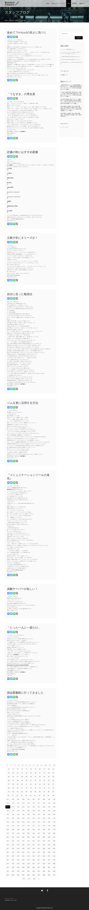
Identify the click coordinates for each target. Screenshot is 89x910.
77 (48, 788)
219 (49, 841)
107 (39, 799)
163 (18, 822)
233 (18, 848)
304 (23, 875)
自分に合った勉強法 (19, 294)
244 (23, 852)
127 (39, 807)
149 (49, 814)
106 (33, 799)
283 (18, 867)
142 (13, 814)
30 (35, 773)
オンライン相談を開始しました (68, 49)
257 (39, 856)
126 (33, 807)
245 (28, 852)
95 (30, 795)
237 (39, 848)
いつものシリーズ (15, 487)
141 (8, 814)
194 (23, 833)
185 (28, 829)
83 (26, 791)
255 (28, 856)
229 (49, 844)
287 (39, 867)
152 (13, 818)
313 (34, 878)
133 (18, 810)
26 (17, 773)
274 (23, 863)
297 (39, 871)
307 (39, 875)
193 (18, 833)
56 (53, 780)
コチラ (11, 670)
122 (13, 807)
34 (53, 773)
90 (8, 795)
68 (8, 788)
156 (33, 818)
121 (8, 807)
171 (8, 826)
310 (54, 875)
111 (8, 803)
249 (49, 852)
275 (28, 863)
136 (33, 810)
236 (33, 848)
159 (49, 818)
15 (17, 769)
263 (18, 860)
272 (13, 863)
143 (18, 814)
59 (17, 784)
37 (17, 776)
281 (8, 867)
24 (8, 773)
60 (22, 784)
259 (49, 856)
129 (49, 807)
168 (44, 822)
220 (54, 841)
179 (49, 826)
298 (44, 871)
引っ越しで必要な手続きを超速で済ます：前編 (71, 92)
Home (47, 3)
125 (28, 807)
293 (18, 871)
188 (44, 829)
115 (28, 803)
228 (44, 844)
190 (54, 829)
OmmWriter (15, 654)
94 (26, 795)
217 (39, 841)
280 (54, 863)
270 (54, 860)
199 (49, 833)
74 (35, 788)
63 (35, 784)
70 (17, 788)
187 (39, 829)
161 (8, 822)
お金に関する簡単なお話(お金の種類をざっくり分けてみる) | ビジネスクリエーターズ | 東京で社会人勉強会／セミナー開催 (71, 102)
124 (23, 807)
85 (35, 791)
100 (53, 795)
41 (35, 776)
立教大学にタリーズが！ (22, 237)
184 (23, 829)
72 (26, 788)
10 (45, 765)
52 (35, 780)
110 (54, 799)
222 (13, 844)
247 (39, 852)
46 (8, 780)
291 (8, 871)
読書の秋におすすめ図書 (22, 152)
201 (8, 837)
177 (39, 826)
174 (23, 826)
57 (8, 784)
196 (33, 833)
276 (33, 863)
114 (23, 803)
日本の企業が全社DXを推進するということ (71, 59)
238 (44, 848)
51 (31, 780)
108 (44, 799)
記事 (68, 3)
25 (13, 773)
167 (39, 822)
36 (13, 776)
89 (53, 791)
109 (49, 799)
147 (39, 814)
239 (49, 848)
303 (18, 875)
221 (8, 844)
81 (17, 791)
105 (28, 799)
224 (23, 844)
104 (23, 799)
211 (8, 841)
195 (28, 833)
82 (22, 791)
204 (23, 837)
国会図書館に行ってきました (25, 692)
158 (44, 818)
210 (54, 837)
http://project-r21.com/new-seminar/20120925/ (18, 665)
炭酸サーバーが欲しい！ (22, 589)
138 (44, 810)
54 (44, 780)
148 (44, 814)
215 (28, 841)
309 (49, 875)
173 (18, 826)
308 (44, 875)
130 (54, 807)
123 (18, 807)
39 (26, 776)
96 (35, 795)
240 (54, 848)
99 (48, 795)
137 (39, 810)
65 (44, 784)
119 (49, 803)
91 (12, 795)
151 (8, 818)
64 (40, 784)
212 (13, 841)
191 (8, 833)
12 (54, 765)
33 (48, 773)
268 (44, 860)
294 (23, 871)
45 (53, 776)
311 (24, 878)
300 (54, 871)
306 (33, 875)
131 (8, 810)
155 (28, 818)
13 (8, 769)
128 (44, 807)
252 (13, 856)
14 (13, 769)
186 (33, 829)
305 (28, 875)
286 (33, 867)
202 (13, 837)
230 (54, 844)
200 (54, 833)
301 (8, 875)
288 (44, 867)
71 (22, 788)
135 (28, 810)
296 (33, 871)
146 (33, 814)
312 (29, 878)
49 (22, 780)
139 (49, 810)
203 (18, 837)
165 (28, 822)
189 (49, 829)
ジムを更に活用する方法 (22, 403)
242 (13, 852)
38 (22, 776)
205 (28, 837)
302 (13, 875)
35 (8, 776)
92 (17, 795)
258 (44, 856)
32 (44, 773)
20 (40, 769)
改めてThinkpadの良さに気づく (27, 32)
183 (18, 829)
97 (39, 795)
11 (50, 765)
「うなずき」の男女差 (21, 94)
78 (53, 788)
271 (8, 863)
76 (44, 788)
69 (13, 788)
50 (26, 780)
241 (8, 852)
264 (23, 860)
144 (23, 814)
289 (49, 867)
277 (39, 863)
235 (28, 848)
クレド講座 (9, 165)
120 (54, 803)
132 (13, 810)
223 (18, 844)
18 (31, 769)
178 (44, 826)
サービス (62, 3)
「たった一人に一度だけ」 (24, 627)
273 (18, 863)
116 (33, 803)
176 (33, 826)
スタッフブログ (65, 127)
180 (54, 826)
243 (18, 852)
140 (54, 810)
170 (54, 822)
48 (17, 780)
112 (13, 803)
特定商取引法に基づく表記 (11, 900)
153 (18, 818)
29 (31, 773)
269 (49, 860)
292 (13, 871)
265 (28, 860)
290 (54, 867)
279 (49, 863)
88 (48, 791)
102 (13, 799)
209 (49, 837)
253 (18, 856)
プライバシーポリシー (10, 898)
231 (8, 848)
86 (40, 791)
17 (26, 769)
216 (33, 841)
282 (13, 867)
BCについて (55, 3)
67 (53, 784)
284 (23, 867)
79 (8, 791)
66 (48, 784)
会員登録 (74, 3)
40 (31, 776)
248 (44, 852)
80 (13, 791)
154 (23, 818)
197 (39, 833)
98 (44, 795)
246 (33, 852)
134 (23, 810)
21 (44, 769)
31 (40, 773)
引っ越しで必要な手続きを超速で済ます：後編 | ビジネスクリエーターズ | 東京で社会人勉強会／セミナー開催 (71, 95)
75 (40, 788)
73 (31, 788)
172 (13, 826)
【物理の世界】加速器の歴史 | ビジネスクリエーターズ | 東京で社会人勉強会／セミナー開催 (71, 88)
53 (40, 780)
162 (13, 822)
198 (44, 833)
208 (44, 837)
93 (21, 795)
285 (28, 867)
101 (8, 799)
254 (23, 856)
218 (44, 841)
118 (44, 803)
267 (39, 860)
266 (33, 860)
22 (48, 769)
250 (54, 852)
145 (28, 814)
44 (48, 776)
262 (13, 860)
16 (22, 769)
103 (18, 799)
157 (39, 818)
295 (28, 871)
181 (8, 829)
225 (28, 844)
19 (35, 769)
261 (8, 860)
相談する (81, 3)
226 (33, 844)
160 (54, 818)
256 (33, 856)
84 (31, 791)
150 (54, 814)
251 (8, 856)
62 (31, 784)
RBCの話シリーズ (11, 489)
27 (22, 773)
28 (26, 773)
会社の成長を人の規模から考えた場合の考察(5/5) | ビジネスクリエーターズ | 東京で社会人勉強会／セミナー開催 (71, 109)
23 (53, 769)
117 (39, 803)
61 (26, 784)
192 (13, 833)
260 (54, 856)
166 (33, 822)
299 (49, 871)
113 (18, 803)
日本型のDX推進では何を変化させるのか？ (71, 56)
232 (13, 848)
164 (23, 822)
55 (48, 780)
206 (33, 837)
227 (39, 844)
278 (44, 863)
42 (40, 776)
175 (28, 826)
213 (18, 841)
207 (39, 837)
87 (44, 791)
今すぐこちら (19, 218)
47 (13, 780)
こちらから (17, 275)
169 (49, 822)
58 (13, 784)
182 (13, 829)
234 (23, 848)
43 (44, 776)
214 (23, 841)
